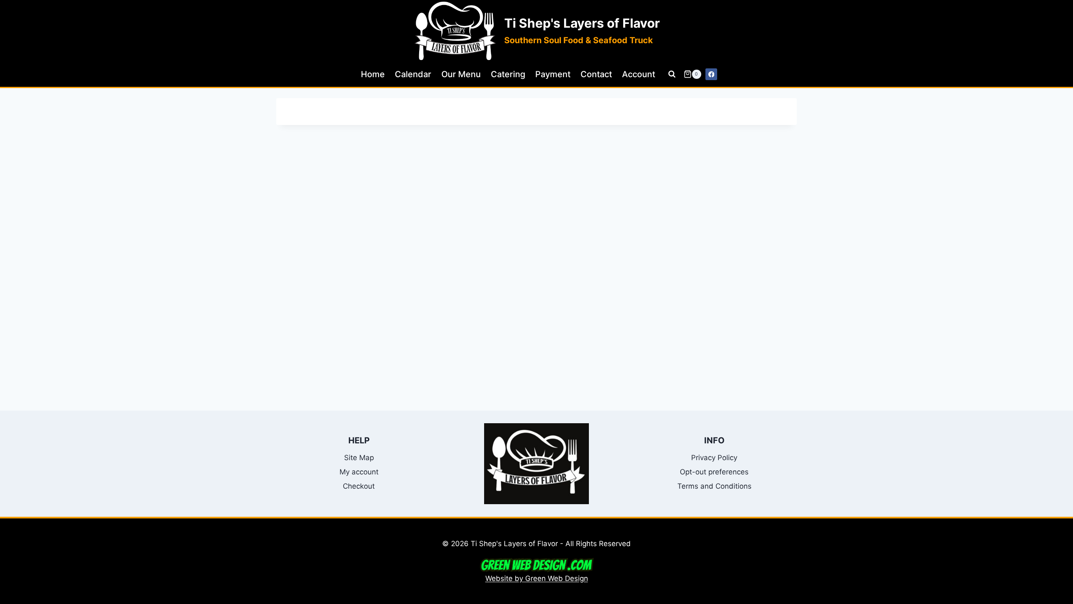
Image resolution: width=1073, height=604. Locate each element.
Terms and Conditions (714, 486)
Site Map (359, 457)
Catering (508, 74)
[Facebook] (711, 74)
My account (359, 472)
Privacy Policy (714, 457)
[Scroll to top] (1063, 508)
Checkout (359, 486)
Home (373, 74)
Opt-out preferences (714, 472)
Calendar (413, 74)
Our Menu (461, 74)
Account (638, 74)
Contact (596, 74)
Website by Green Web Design (536, 578)
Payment (552, 74)
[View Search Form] (671, 74)
